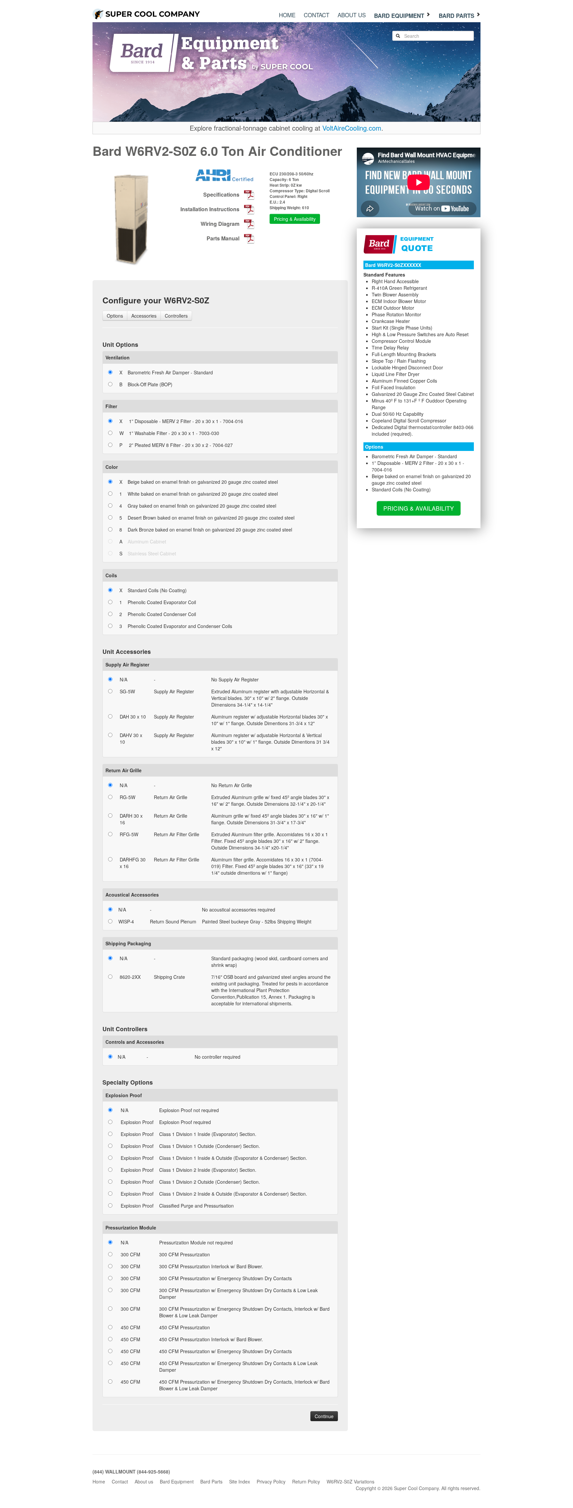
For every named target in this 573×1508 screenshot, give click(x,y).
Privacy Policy (271, 1481)
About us (352, 15)
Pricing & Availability (295, 219)
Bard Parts (457, 16)
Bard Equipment (400, 16)
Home (287, 15)
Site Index (239, 1481)
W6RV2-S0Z (161, 151)
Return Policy (306, 1481)
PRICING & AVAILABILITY (418, 508)
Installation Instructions (210, 209)
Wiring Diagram (221, 223)
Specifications (222, 194)
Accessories (144, 315)
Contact (316, 15)
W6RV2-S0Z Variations (350, 1481)
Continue (324, 1416)
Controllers (176, 315)
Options (115, 315)
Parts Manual (224, 238)
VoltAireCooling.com (351, 128)
